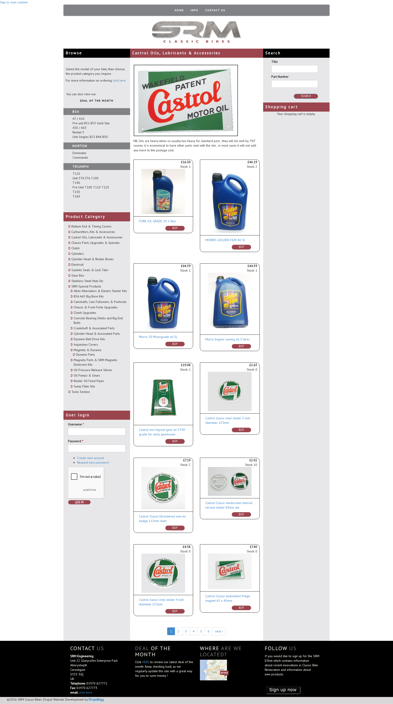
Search (306, 96)
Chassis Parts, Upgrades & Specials (95, 243)
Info (194, 10)
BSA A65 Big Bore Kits (89, 296)
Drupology (96, 699)
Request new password (93, 462)
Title (274, 62)
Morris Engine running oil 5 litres (227, 339)
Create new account (90, 458)
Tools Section (80, 392)
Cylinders (77, 254)
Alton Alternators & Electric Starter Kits (100, 291)
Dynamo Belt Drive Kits (89, 339)
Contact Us (215, 10)
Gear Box (77, 275)
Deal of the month (96, 100)
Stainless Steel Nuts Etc (87, 281)
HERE (146, 662)
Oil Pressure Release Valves (93, 370)
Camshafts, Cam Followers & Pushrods (100, 302)
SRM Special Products (86, 286)
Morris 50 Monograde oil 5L (158, 337)
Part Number (280, 77)
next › (219, 631)
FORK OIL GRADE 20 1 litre (157, 221)
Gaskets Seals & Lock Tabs (89, 270)
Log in (79, 502)
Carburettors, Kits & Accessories (93, 232)
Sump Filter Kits (84, 386)
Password (75, 441)
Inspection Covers (86, 344)
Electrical (77, 264)
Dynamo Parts (85, 354)
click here (119, 80)
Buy (175, 228)
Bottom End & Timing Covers (91, 226)
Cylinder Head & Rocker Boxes (92, 259)
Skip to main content (14, 2)
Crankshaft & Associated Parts (94, 328)
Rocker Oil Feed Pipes (89, 381)
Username (76, 424)
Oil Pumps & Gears (87, 375)
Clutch (75, 248)
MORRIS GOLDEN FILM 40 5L (225, 240)
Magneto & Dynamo (87, 350)
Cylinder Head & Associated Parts (97, 334)
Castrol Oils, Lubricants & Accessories (97, 237)
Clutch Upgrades (85, 313)
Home (179, 10)
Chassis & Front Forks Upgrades (96, 307)
